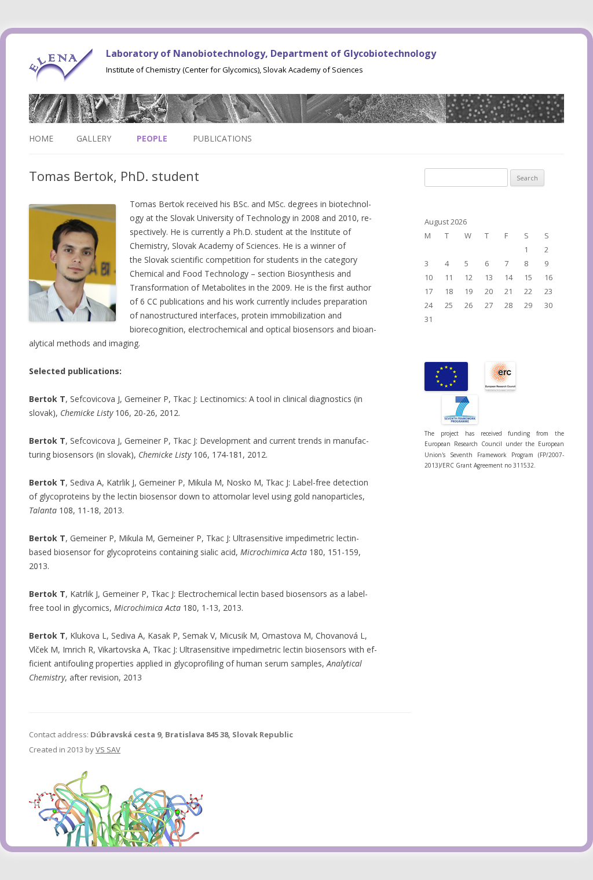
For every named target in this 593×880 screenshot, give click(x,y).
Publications (222, 138)
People (152, 138)
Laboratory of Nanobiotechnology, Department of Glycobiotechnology (271, 53)
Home (41, 138)
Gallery (93, 138)
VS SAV (108, 749)
